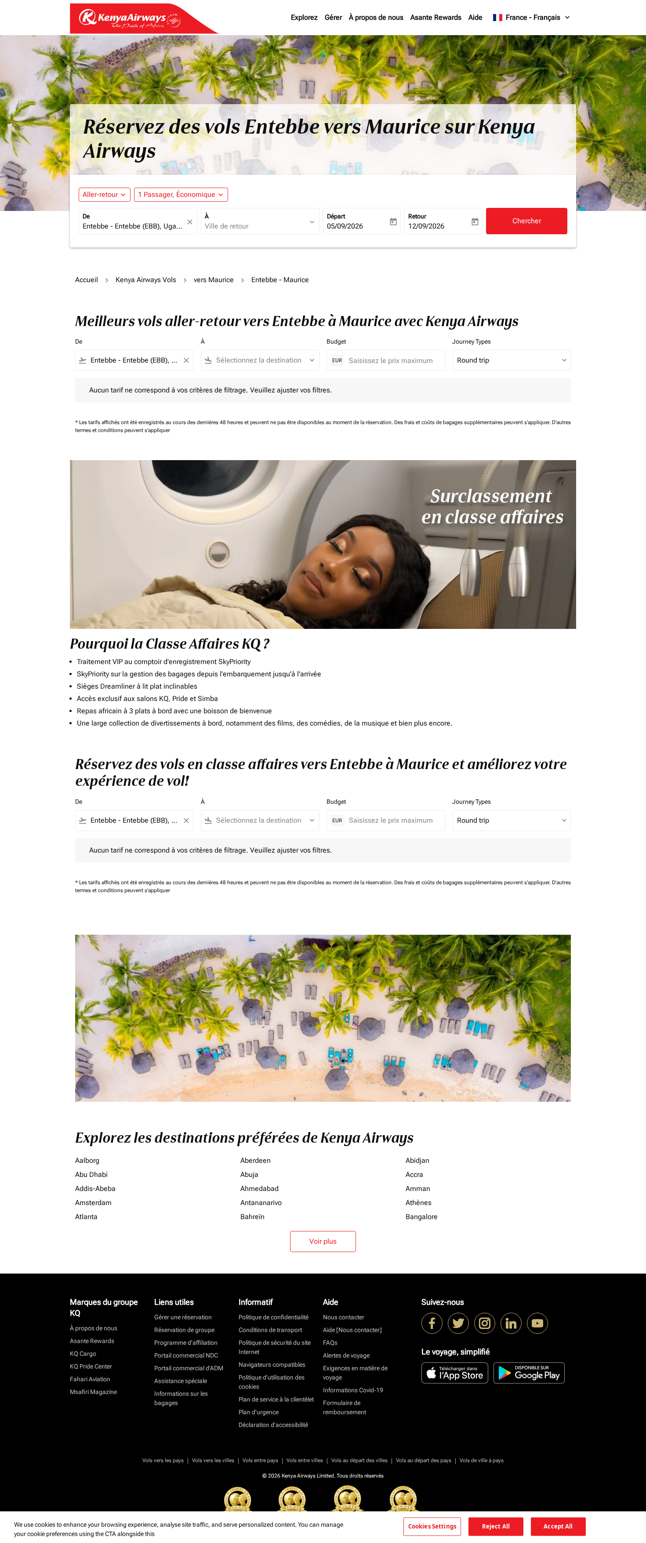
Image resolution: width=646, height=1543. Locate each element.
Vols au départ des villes (359, 1460)
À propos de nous (376, 17)
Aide (475, 17)
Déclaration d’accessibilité (273, 1424)
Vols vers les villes (213, 1460)
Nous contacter (343, 1317)
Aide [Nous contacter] (352, 1329)
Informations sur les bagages (181, 1398)
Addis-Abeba (95, 1188)
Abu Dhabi (91, 1174)
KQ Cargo (83, 1353)
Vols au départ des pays (423, 1460)
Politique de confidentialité (273, 1317)
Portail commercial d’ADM (188, 1368)
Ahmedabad (259, 1188)
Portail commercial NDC (186, 1355)
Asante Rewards (435, 17)
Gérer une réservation (183, 1317)
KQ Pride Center (91, 1366)
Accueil (86, 280)
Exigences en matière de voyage (355, 1373)
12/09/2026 (426, 226)
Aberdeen (255, 1160)
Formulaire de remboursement (344, 1407)
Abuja (249, 1174)
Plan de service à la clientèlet (276, 1399)
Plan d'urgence (259, 1412)
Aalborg (87, 1160)
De (86, 216)
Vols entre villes (305, 1460)
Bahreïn (252, 1217)
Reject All (496, 1526)
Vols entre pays (260, 1460)
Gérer (333, 17)
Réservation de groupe (184, 1329)
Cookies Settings (432, 1526)
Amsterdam (93, 1202)
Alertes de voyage (346, 1355)
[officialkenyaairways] (484, 1323)
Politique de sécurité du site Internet (275, 1347)
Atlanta (86, 1217)
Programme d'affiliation (186, 1342)
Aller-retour (100, 194)
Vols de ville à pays (482, 1460)
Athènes (419, 1202)
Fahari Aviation (90, 1379)
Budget (336, 341)
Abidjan (417, 1160)
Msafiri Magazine (93, 1391)
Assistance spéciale (180, 1380)
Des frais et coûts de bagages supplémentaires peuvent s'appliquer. (473, 422)
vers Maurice (214, 280)
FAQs (330, 1342)
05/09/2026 (345, 226)
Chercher (526, 221)
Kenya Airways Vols (146, 280)
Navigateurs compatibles (272, 1364)
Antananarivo (261, 1202)
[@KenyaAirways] (458, 1323)
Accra (414, 1174)
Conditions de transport (270, 1329)
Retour (417, 216)
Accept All (558, 1526)
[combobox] (134, 226)
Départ (336, 216)
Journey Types (471, 341)
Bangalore (422, 1217)
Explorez (304, 17)
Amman (418, 1188)
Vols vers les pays (163, 1460)
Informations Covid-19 (353, 1390)
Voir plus (323, 1241)
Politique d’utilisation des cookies (272, 1382)
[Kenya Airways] (432, 1323)
